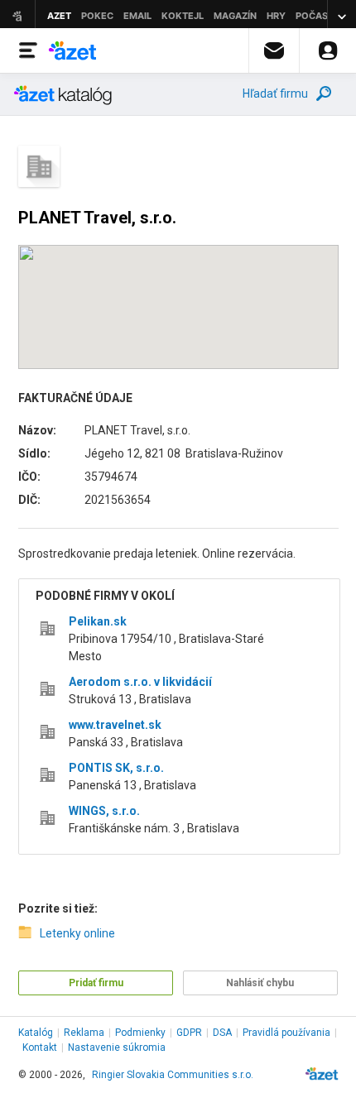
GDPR (189, 1032)
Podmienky (140, 1032)
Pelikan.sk (98, 621)
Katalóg (35, 1032)
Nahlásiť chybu (260, 983)
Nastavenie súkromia (117, 1047)
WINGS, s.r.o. (104, 810)
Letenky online (77, 933)
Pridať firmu (96, 983)
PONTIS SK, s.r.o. (116, 767)
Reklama (84, 1032)
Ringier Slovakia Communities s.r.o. (172, 1075)
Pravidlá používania (286, 1032)
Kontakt (39, 1047)
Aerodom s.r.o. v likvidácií (140, 681)
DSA (222, 1032)
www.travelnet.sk (115, 724)
